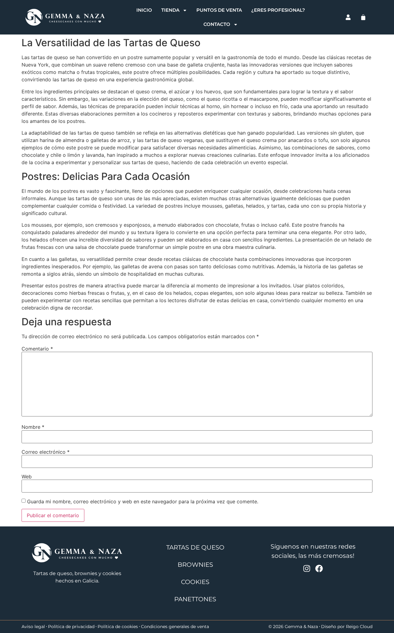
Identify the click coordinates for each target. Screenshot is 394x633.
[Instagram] (307, 568)
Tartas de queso (195, 547)
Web (27, 476)
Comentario (37, 348)
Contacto (216, 24)
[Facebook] (319, 568)
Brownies (195, 564)
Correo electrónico (46, 451)
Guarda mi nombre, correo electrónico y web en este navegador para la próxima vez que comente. (142, 501)
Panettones (195, 599)
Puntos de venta (219, 10)
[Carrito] (363, 17)
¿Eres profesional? (278, 10)
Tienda (170, 10)
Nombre (33, 426)
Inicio (144, 10)
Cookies (195, 582)
